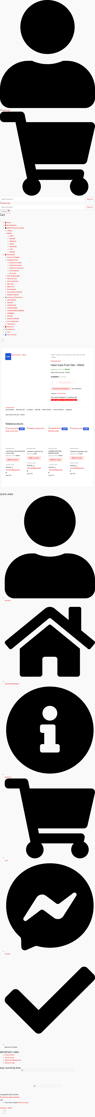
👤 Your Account (10, 335)
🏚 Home (8, 222)
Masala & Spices (13, 295)
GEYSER (10, 316)
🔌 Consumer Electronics (13, 297)
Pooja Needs (11, 289)
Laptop (9, 230)
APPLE (11, 244)
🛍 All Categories (11, 225)
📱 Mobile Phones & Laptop (14, 228)
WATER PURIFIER (13, 319)
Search (90, 199)
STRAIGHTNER (12, 308)
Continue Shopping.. (61, 388)
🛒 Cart (7, 332)
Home (53, 355)
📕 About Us (9, 327)
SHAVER (10, 303)
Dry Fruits (12, 273)
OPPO (11, 236)
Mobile (9, 233)
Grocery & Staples (13, 257)
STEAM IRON (11, 305)
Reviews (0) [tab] (20, 410)
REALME (12, 239)
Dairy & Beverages (13, 276)
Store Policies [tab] (58, 410)
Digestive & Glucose (16, 268)
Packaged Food (12, 260)
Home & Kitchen (12, 281)
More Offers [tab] (46, 410)
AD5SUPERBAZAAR (13, 470)
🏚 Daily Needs (10, 254)
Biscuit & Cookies (15, 263)
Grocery (58, 355)
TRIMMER (10, 313)
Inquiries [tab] (69, 410)
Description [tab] (10, 410)
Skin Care (10, 284)
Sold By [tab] (37, 410)
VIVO (11, 249)
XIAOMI (12, 252)
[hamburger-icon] (2, 220)
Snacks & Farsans (15, 265)
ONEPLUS (12, 241)
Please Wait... (66, 382)
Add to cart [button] (13, 460)
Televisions (11, 324)
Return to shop (23, 1102)
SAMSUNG (13, 246)
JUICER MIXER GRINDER (15, 311)
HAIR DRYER (11, 300)
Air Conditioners (12, 321)
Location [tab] (30, 410)
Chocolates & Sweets (14, 292)
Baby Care (10, 287)
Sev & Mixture (14, 271)
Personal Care (12, 279)
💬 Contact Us (10, 329)
